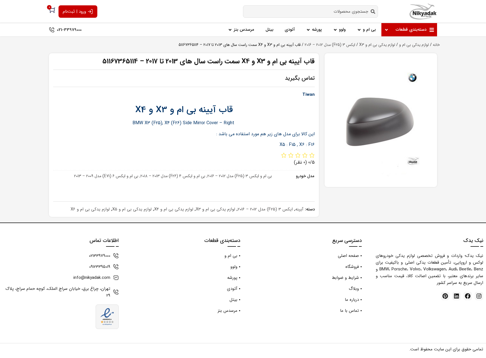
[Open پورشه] (308, 29)
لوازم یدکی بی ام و (414, 45)
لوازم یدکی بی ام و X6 (90, 209)
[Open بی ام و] (359, 29)
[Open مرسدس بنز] (230, 29)
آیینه (299, 209)
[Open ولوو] (335, 29)
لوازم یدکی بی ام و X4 (173, 209)
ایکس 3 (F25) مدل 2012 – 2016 (330, 45)
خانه (436, 45)
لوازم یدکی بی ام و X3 (377, 45)
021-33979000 (69, 29)
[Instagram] (479, 296)
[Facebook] (468, 296)
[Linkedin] (456, 296)
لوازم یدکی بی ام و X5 (132, 209)
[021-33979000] (52, 30)
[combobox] (310, 11)
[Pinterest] (445, 296)
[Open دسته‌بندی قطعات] (386, 29)
